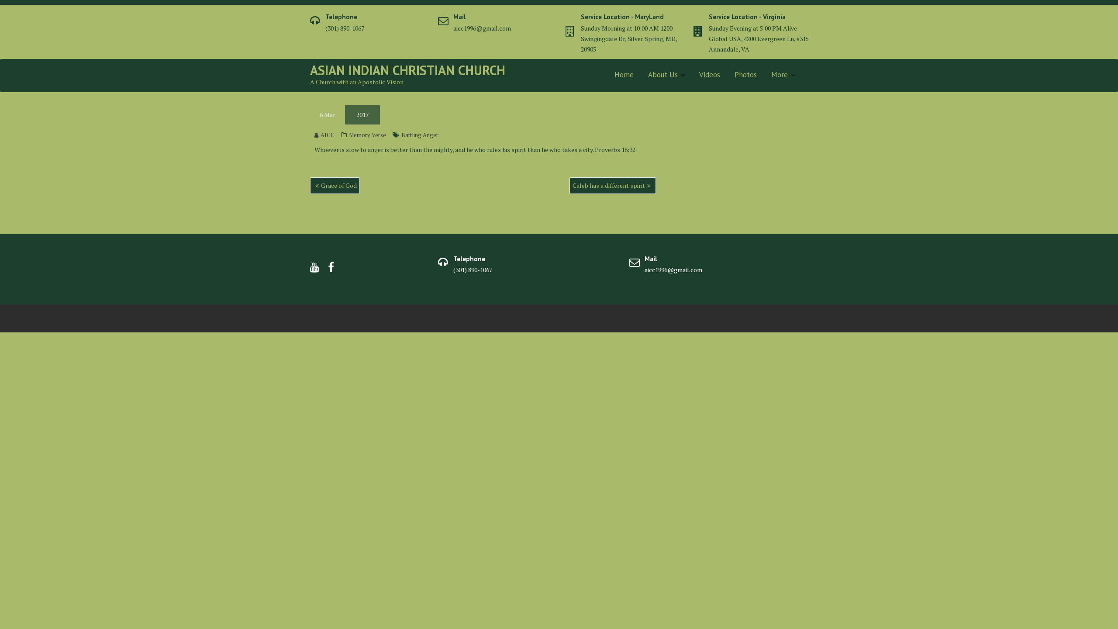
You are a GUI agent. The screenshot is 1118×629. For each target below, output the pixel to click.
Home (624, 74)
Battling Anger (419, 135)
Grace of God (339, 185)
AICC (328, 135)
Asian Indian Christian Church (407, 70)
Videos (709, 74)
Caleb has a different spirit (609, 185)
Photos (746, 74)
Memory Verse (367, 135)
